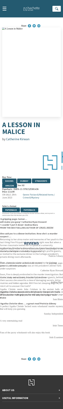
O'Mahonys (41, 180)
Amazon (9, 185)
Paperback (29, 209)
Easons (9, 180)
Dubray (24, 180)
